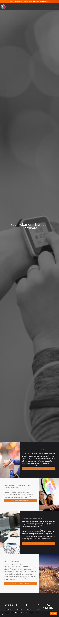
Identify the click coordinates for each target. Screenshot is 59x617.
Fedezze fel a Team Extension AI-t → (41, 1)
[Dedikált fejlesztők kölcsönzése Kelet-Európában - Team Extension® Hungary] (4, 6)
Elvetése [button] (53, 613)
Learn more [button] (5, 614)
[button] (56, 6)
